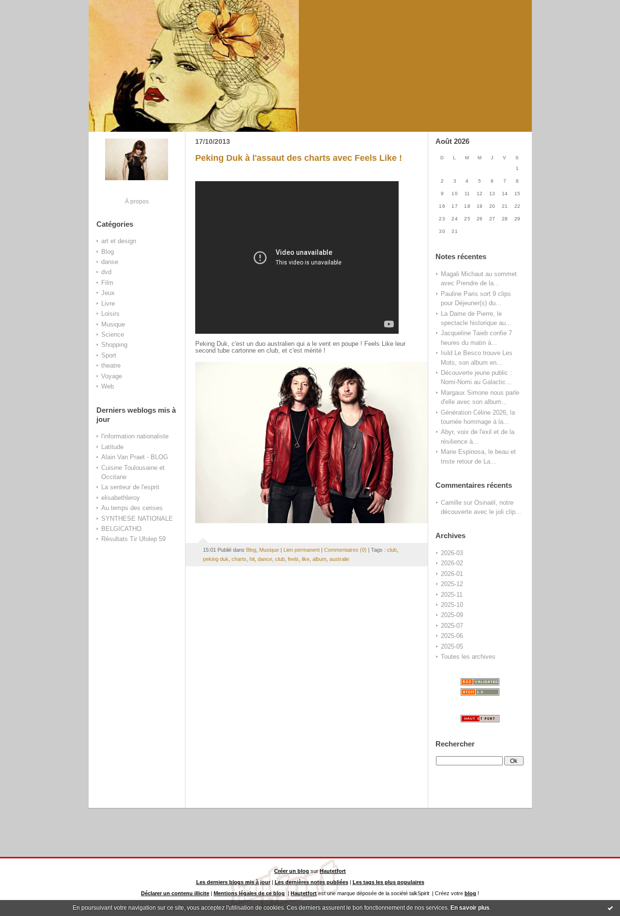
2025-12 (452, 584)
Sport (108, 355)
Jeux (108, 292)
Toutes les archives (468, 656)
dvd (106, 272)
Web (107, 386)
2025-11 (452, 594)
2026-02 (452, 563)
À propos (137, 201)
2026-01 (452, 573)
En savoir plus (470, 907)
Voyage (111, 376)
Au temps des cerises (132, 508)
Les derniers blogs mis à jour (233, 882)
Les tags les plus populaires (388, 882)
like (306, 559)
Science (112, 334)
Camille (451, 502)
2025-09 (452, 615)
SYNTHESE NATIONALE (137, 518)
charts (239, 559)
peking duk (216, 559)
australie (339, 559)
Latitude (112, 446)
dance (265, 559)
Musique (113, 324)
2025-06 (452, 635)
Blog (107, 251)
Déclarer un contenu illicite (175, 893)
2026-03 (452, 553)
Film (107, 282)
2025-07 (452, 625)
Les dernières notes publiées (311, 882)
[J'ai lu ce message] (610, 908)
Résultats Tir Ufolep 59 (133, 539)
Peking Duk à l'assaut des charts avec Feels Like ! (298, 158)
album (319, 559)
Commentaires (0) (345, 550)
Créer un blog (291, 871)
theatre (111, 365)
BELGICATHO (121, 528)
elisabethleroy (120, 497)
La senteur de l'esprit (130, 487)
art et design (118, 241)
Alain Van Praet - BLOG (134, 457)
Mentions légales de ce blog (249, 893)
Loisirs (110, 313)
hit (252, 559)
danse (109, 261)
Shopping (114, 344)
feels (293, 559)
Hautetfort (333, 871)
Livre (108, 303)
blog (470, 893)
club (392, 550)
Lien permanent (301, 550)
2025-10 (452, 604)
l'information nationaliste (135, 436)
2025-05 (452, 646)
